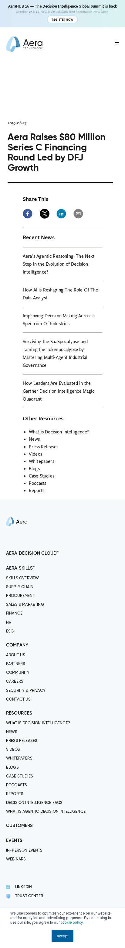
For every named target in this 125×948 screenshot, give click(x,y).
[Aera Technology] (24, 44)
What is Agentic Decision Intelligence (46, 812)
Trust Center (29, 896)
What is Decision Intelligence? (59, 432)
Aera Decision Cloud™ (32, 553)
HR (8, 623)
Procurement (20, 596)
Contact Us (18, 700)
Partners (15, 664)
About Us (15, 655)
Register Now (62, 20)
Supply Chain (19, 587)
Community (17, 673)
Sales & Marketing (25, 605)
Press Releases (43, 447)
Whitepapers (41, 461)
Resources (19, 713)
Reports (36, 490)
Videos (35, 454)
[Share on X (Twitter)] (44, 214)
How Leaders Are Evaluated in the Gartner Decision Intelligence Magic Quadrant (59, 391)
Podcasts (37, 483)
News (34, 439)
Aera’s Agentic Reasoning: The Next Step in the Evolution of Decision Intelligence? (58, 264)
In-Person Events (24, 851)
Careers (14, 682)
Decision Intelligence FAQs (34, 803)
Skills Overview (22, 578)
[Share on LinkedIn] (61, 214)
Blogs (34, 468)
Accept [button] (62, 935)
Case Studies (41, 476)
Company (17, 645)
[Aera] (16, 545)
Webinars (16, 859)
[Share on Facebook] (27, 214)
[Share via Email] (78, 214)
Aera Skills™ (20, 568)
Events (14, 840)
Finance (14, 613)
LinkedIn (23, 887)
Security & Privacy (26, 691)
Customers (19, 825)
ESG (10, 631)
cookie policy (72, 922)
